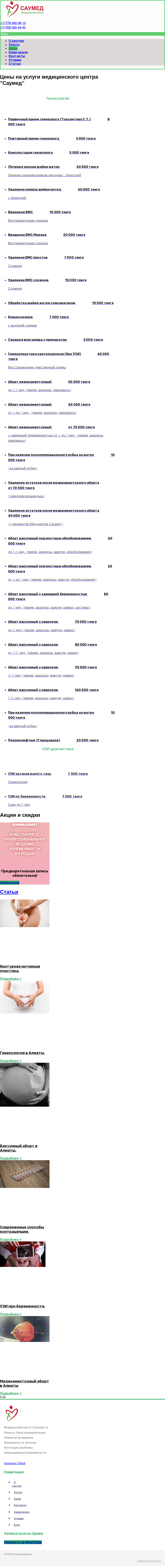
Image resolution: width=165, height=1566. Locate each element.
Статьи (15, 64)
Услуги (14, 45)
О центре (16, 41)
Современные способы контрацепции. (22, 1229)
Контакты (17, 56)
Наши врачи (18, 52)
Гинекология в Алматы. (22, 1053)
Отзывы (15, 60)
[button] (82, 34)
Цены (13, 48)
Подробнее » (10, 979)
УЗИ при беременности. (22, 1306)
